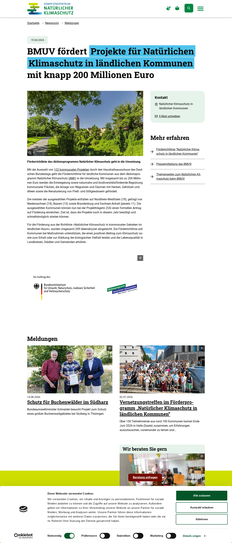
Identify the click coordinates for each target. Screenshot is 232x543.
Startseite (33, 23)
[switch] (105, 536)
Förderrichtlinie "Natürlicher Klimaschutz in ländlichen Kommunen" (178, 151)
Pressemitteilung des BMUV (174, 164)
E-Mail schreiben (169, 116)
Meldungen (72, 23)
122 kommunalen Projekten (71, 169)
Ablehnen (202, 519)
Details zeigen (192, 535)
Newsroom (52, 23)
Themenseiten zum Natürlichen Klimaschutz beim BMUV (178, 176)
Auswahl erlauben (201, 507)
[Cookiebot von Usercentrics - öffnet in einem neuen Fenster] (23, 536)
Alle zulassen (201, 495)
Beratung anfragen (147, 478)
